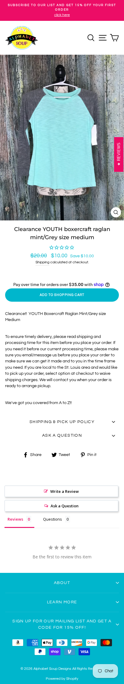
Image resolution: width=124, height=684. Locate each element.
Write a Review (64, 491)
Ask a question (62, 435)
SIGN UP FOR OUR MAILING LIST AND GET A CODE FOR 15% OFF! (62, 624)
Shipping (42, 262)
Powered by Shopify (62, 679)
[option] (62, 10)
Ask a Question (65, 506)
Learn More (62, 602)
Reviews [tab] (15, 519)
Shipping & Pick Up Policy (62, 422)
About (62, 583)
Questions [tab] (52, 519)
